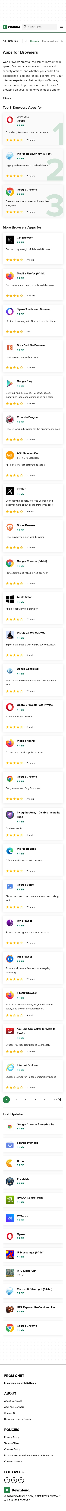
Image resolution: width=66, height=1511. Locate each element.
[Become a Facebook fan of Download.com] (7, 1480)
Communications (50, 41)
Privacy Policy (11, 1437)
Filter (6, 98)
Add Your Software (14, 1407)
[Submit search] (25, 27)
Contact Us (10, 1413)
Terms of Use (11, 1443)
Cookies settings (13, 1461)
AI (26, 41)
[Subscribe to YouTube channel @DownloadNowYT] (21, 1480)
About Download (13, 1400)
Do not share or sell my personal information (28, 1455)
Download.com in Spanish (18, 1419)
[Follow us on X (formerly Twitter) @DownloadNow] (14, 1480)
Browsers (34, 41)
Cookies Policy (12, 1449)
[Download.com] (11, 27)
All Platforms (10, 40)
